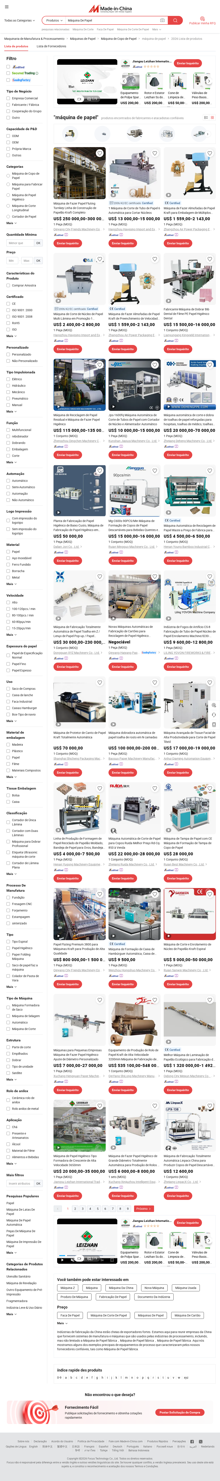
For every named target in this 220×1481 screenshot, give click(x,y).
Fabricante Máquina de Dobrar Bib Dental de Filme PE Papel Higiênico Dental (186, 313)
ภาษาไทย (89, 1450)
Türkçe (103, 1450)
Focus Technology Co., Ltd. (103, 1458)
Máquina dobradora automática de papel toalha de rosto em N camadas (132, 735)
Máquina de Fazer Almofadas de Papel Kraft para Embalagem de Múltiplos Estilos (189, 210)
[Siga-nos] (200, 1441)
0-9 (59, 1377)
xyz (186, 1377)
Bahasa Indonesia (138, 1450)
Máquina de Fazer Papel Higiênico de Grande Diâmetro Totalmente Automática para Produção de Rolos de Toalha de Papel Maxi (134, 1160)
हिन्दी (77, 1450)
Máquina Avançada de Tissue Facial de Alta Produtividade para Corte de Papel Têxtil (189, 737)
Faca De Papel (105, 29)
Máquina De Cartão (187, 1315)
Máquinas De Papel (150, 1315)
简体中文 (47, 1446)
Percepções (179, 1441)
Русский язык (165, 1446)
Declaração (40, 1441)
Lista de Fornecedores (51, 46)
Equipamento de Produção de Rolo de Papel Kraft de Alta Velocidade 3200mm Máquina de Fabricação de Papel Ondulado (133, 1054)
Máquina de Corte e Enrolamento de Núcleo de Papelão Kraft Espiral (187, 946)
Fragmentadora (17, 1301)
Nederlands (207, 1446)
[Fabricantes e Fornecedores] (110, 8)
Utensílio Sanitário (18, 1276)
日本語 (76, 1446)
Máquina (92, 1288)
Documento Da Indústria (154, 1297)
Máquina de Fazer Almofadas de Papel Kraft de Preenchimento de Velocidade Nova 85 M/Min (134, 316)
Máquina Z (68, 1288)
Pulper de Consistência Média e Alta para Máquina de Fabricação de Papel (177, 95)
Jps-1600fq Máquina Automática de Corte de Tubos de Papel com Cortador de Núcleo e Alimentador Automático (134, 419)
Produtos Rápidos (157, 1441)
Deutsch (117, 1446)
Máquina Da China (121, 1288)
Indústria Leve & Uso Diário (24, 1307)
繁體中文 (62, 1446)
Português (133, 1446)
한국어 (181, 1446)
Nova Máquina (154, 1288)
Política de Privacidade (91, 1441)
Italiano (147, 1446)
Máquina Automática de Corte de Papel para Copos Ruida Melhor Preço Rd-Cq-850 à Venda (134, 843)
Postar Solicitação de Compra (180, 1412)
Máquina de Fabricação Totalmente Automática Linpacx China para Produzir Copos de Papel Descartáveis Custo (189, 1160)
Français (89, 1446)
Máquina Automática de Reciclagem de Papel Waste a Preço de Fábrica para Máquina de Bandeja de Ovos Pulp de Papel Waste (189, 527)
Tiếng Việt (118, 1450)
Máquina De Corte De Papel (133, 29)
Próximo (142, 1209)
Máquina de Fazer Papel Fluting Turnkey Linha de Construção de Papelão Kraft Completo (74, 207)
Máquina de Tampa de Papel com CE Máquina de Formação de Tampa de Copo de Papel (188, 843)
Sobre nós (23, 1441)
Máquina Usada (185, 1288)
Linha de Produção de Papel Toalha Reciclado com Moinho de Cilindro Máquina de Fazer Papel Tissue (130, 95)
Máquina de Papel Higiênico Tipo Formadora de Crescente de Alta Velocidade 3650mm (75, 1160)
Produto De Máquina (74, 1297)
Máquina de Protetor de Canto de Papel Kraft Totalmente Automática (79, 735)
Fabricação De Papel (113, 1297)
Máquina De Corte (83, 29)
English (33, 1446)
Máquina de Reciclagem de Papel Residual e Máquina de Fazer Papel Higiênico (76, 419)
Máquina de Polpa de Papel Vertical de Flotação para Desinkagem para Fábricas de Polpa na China (154, 95)
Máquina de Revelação (21, 1283)
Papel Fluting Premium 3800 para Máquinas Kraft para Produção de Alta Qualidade (79, 948)
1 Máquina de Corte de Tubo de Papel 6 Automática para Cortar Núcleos (134, 210)
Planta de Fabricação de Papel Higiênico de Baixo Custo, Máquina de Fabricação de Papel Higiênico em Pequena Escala (78, 525)
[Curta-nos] (192, 1441)
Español (103, 1446)
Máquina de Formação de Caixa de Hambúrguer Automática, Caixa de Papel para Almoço (131, 951)
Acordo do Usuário (62, 1441)
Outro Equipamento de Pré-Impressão (24, 1292)
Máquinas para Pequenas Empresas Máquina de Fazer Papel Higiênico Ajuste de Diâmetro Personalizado (77, 1054)
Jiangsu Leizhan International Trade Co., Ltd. (152, 61)
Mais (60, 1323)
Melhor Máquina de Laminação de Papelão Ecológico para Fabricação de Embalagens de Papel (189, 1057)
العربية (193, 1446)
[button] (124, 81)
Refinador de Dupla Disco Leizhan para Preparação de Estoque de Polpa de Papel (202, 95)
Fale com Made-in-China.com (126, 1441)
